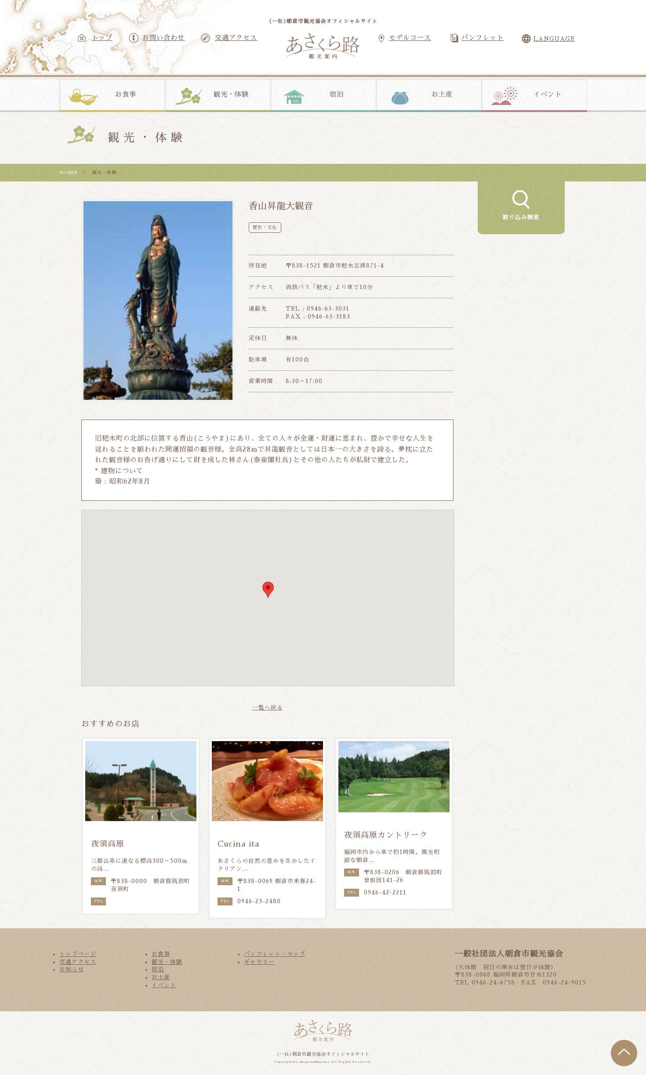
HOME (68, 172)
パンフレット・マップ (274, 954)
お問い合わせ (163, 37)
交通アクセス (236, 37)
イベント (547, 94)
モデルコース (410, 37)
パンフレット (482, 37)
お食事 (125, 94)
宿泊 (337, 94)
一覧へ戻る (267, 707)
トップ (102, 37)
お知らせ (71, 969)
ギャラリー (259, 962)
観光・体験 (231, 94)
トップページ (77, 954)
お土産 (442, 94)
